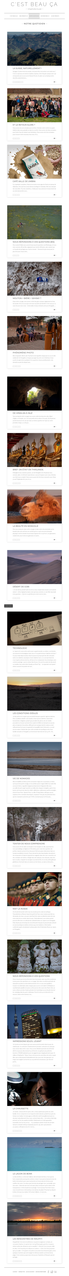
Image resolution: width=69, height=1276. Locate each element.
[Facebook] (48, 1271)
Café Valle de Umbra (24, 181)
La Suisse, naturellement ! (27, 68)
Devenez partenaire (41, 1271)
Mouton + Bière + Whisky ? (27, 298)
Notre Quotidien (34, 16)
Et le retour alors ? (24, 125)
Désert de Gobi (21, 587)
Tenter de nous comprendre (29, 844)
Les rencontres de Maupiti (27, 1239)
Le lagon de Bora (22, 1174)
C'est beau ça (34, 4)
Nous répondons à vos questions (31, 976)
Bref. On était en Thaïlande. (28, 470)
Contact (15, 1271)
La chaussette (20, 1108)
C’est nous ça (14, 16)
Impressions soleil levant (27, 1041)
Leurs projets (55, 16)
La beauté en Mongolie (25, 526)
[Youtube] (55, 1271)
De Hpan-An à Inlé (22, 413)
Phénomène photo (23, 353)
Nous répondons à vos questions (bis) (34, 242)
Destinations (44, 16)
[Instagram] (52, 1271)
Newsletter (22, 1271)
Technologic (20, 648)
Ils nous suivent (30, 1271)
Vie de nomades (21, 778)
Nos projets (23, 16)
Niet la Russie (20, 909)
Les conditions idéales (25, 713)
